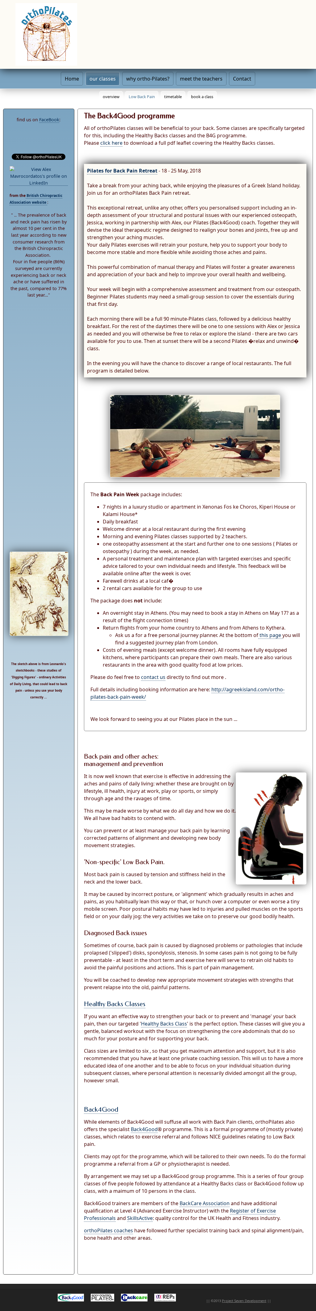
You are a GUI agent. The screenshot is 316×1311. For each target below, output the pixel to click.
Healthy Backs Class (164, 1023)
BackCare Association (205, 1203)
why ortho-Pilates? (147, 78)
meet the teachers (201, 78)
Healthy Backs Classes (114, 1004)
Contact (242, 78)
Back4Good (101, 1109)
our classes (102, 78)
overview (111, 96)
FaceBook (49, 120)
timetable (173, 96)
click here (111, 142)
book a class (202, 96)
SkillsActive (140, 1218)
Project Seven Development (244, 1300)
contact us (153, 677)
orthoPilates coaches (108, 1230)
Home (72, 78)
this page (270, 635)
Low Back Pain (142, 96)
